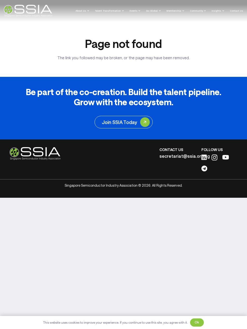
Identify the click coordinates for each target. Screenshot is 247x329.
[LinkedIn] (204, 157)
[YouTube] (225, 157)
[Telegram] (204, 168)
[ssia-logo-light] (28, 11)
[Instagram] (214, 157)
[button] (87, 11)
